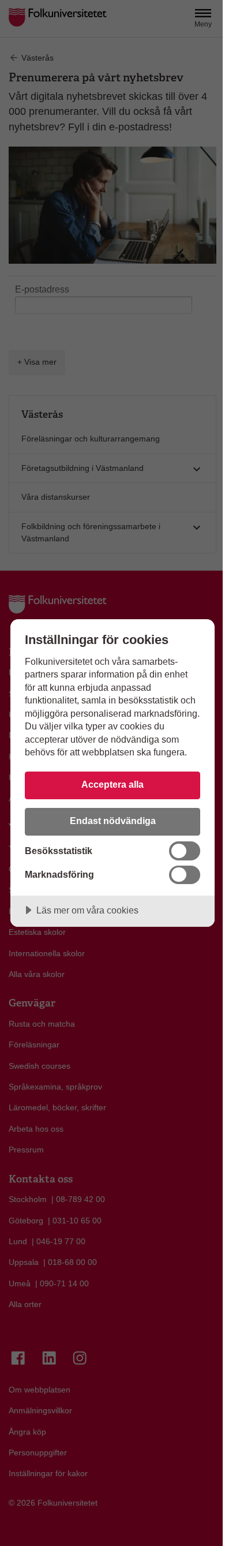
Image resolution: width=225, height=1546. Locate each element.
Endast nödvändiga (113, 820)
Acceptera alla (112, 784)
